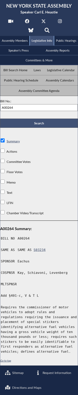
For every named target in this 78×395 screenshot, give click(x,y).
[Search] (47, 31)
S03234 (40, 250)
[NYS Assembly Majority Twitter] (43, 22)
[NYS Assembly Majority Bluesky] (30, 31)
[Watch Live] (10, 22)
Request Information (56, 373)
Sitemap (17, 373)
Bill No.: (5, 101)
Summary (13, 141)
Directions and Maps (26, 387)
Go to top (5, 360)
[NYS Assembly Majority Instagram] (59, 22)
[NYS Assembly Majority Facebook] (27, 22)
